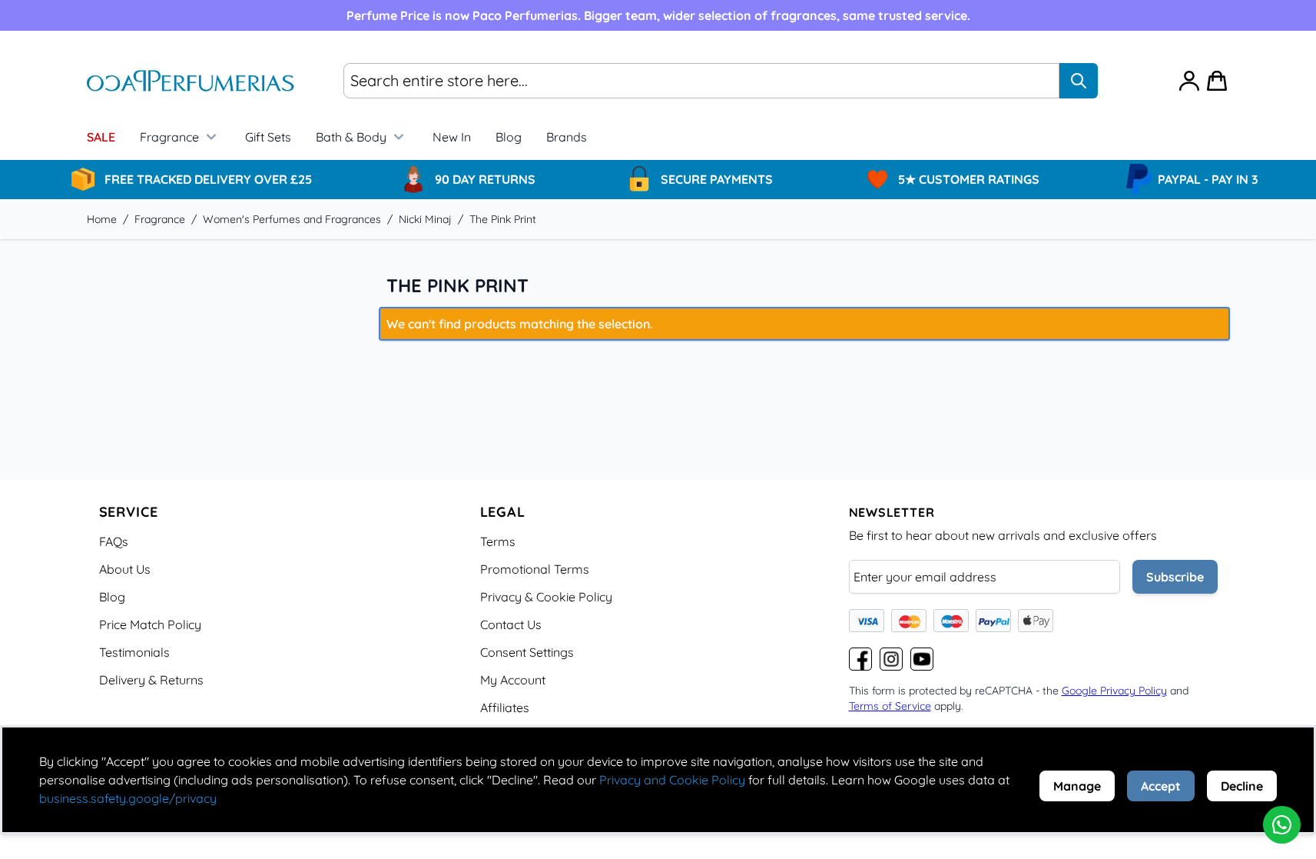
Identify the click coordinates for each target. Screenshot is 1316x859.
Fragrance (169, 137)
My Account (512, 680)
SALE (101, 137)
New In (452, 137)
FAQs (113, 541)
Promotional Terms (534, 569)
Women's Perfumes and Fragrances (292, 219)
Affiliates (504, 707)
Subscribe (1175, 576)
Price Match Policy (150, 624)
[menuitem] (566, 136)
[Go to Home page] (190, 81)
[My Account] (1189, 81)
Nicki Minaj (425, 219)
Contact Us (511, 624)
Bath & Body (351, 137)
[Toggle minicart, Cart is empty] (1217, 81)
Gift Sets (268, 137)
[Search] (1078, 80)
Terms (497, 541)
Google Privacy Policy (1114, 691)
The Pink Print (502, 219)
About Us (125, 569)
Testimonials (134, 652)
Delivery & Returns (151, 680)
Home (102, 219)
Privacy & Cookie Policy (546, 596)
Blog (509, 137)
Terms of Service (890, 706)
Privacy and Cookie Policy (672, 779)
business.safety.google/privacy (128, 798)
